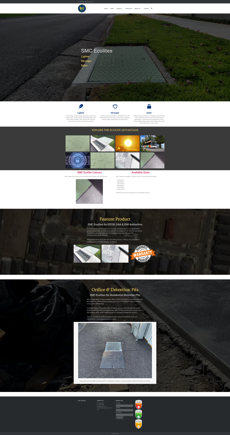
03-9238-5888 (81, 1)
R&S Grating (116, 433)
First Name (118, 403)
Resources (129, 8)
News (112, 8)
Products (119, 8)
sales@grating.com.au (90, 1)
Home (106, 8)
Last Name (118, 407)
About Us (137, 8)
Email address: (119, 412)
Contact (146, 8)
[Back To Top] (225, 431)
